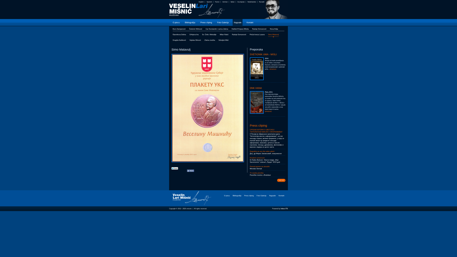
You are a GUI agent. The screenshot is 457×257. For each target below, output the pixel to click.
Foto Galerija (261, 196)
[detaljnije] (273, 69)
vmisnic (197, 11)
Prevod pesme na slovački (260, 166)
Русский (261, 2)
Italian (233, 2)
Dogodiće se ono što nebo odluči (262, 151)
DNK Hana (256, 88)
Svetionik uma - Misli (263, 54)
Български (241, 2)
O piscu (227, 196)
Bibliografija (237, 196)
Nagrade (272, 196)
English (201, 2)
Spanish (209, 2)
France (217, 2)
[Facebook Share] (190, 171)
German (225, 2)
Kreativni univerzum (257, 158)
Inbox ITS (284, 209)
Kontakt (281, 196)
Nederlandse (252, 2)
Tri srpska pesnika (256, 173)
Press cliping (258, 125)
